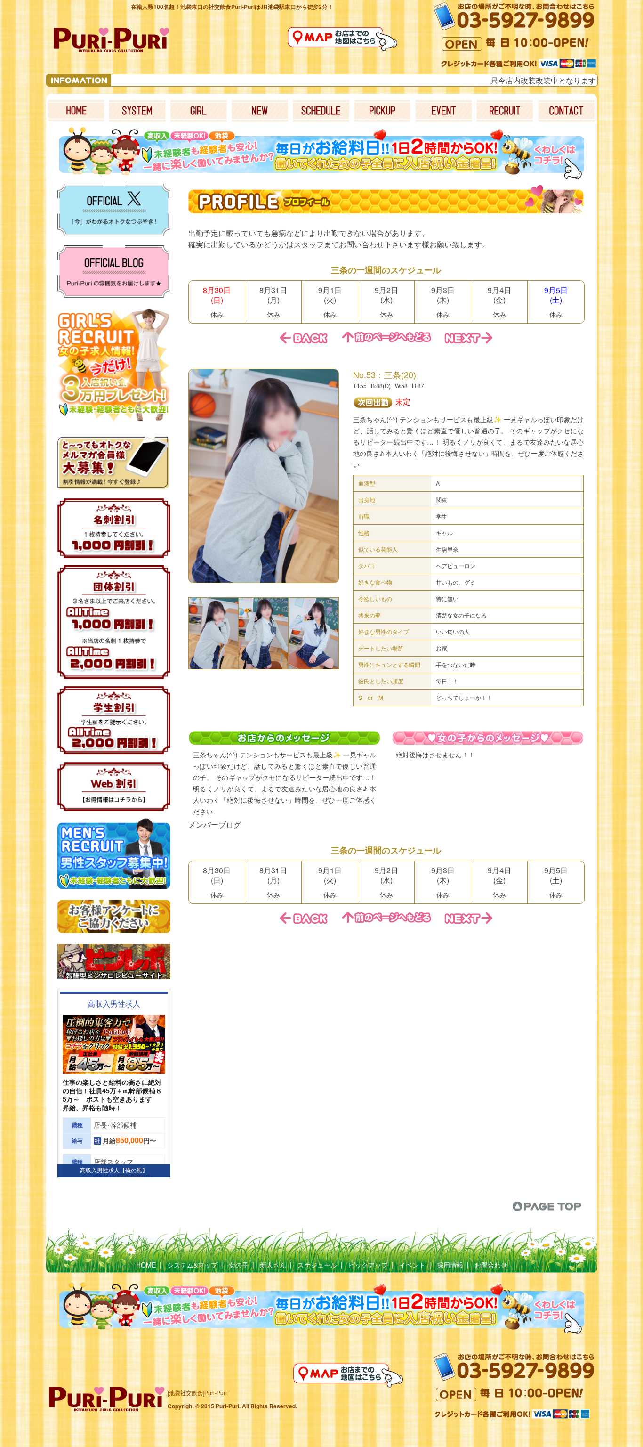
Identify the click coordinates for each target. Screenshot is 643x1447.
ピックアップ (368, 1264)
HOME (146, 1264)
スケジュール (317, 1264)
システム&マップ (192, 1264)
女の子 (239, 1264)
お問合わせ (490, 1264)
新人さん (273, 1264)
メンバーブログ (214, 824)
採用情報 (450, 1264)
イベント (412, 1264)
